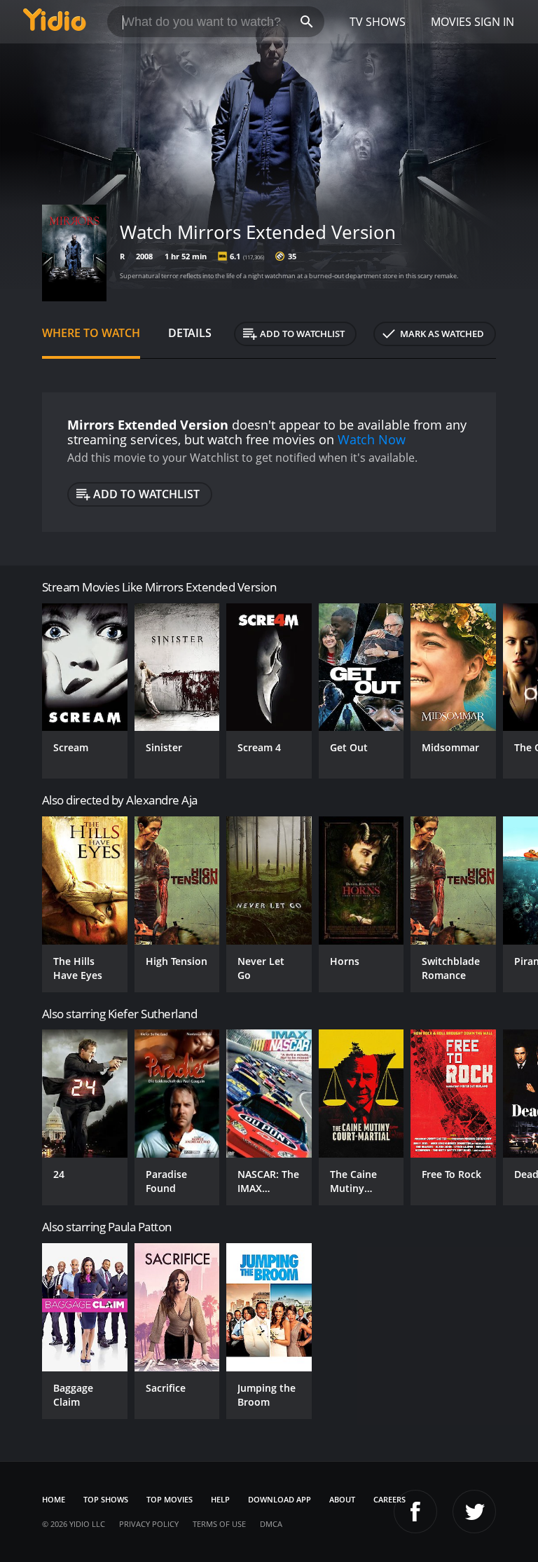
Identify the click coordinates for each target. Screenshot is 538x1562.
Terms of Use (219, 1524)
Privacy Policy (149, 1524)
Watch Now (372, 439)
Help (220, 1499)
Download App (279, 1499)
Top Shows (105, 1499)
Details (190, 333)
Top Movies (169, 1499)
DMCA (271, 1524)
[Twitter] (474, 1511)
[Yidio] (55, 21)
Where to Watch (91, 333)
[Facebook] (415, 1511)
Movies (451, 21)
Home (53, 1499)
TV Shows (378, 21)
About (342, 1499)
